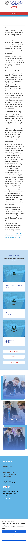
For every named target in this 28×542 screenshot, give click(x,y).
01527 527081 (8, 481)
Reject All (14, 539)
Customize (14, 535)
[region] (14, 530)
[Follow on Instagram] (16, 7)
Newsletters (14, 362)
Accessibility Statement (9, 493)
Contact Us (14, 13)
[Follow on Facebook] (12, 7)
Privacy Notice (7, 495)
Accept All (14, 531)
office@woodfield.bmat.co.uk (13, 483)
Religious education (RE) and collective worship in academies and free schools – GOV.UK (13, 235)
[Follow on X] (14, 7)
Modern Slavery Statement (10, 491)
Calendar (14, 357)
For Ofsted (14, 351)
